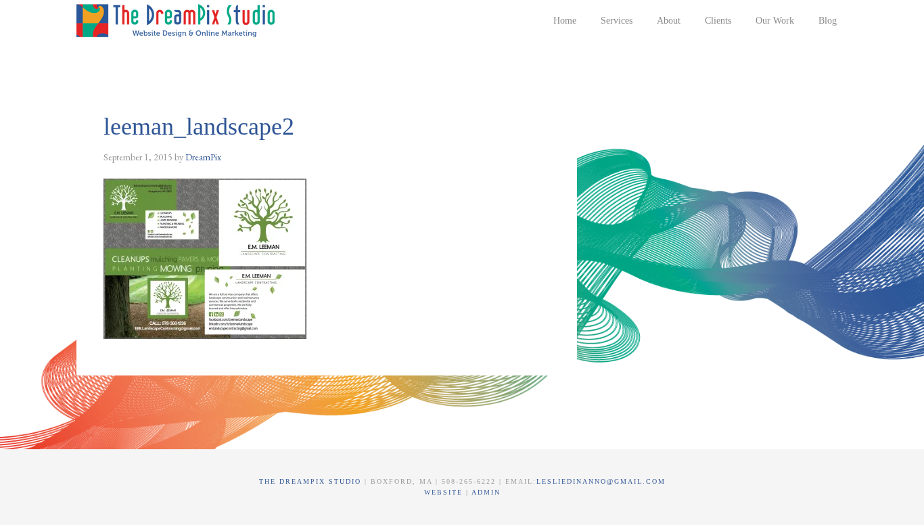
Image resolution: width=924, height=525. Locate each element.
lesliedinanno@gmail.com (601, 481)
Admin (486, 492)
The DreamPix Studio (177, 20)
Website (445, 492)
